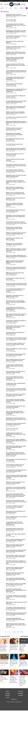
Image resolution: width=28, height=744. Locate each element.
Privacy (7, 697)
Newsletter (23, 4)
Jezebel (11, 1)
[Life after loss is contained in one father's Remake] (2, 239)
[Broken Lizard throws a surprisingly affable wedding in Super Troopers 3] (2, 113)
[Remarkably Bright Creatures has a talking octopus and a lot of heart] (2, 530)
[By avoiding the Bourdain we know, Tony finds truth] (2, 140)
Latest (1, 8)
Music (15, 8)
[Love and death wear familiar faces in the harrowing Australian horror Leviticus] (2, 290)
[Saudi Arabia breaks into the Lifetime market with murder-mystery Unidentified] (2, 327)
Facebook (7, 695)
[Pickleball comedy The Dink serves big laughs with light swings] (2, 176)
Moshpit (26, 1)
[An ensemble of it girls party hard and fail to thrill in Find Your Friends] (2, 355)
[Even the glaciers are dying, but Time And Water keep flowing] (2, 407)
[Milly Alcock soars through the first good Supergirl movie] (2, 274)
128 (14, 632)
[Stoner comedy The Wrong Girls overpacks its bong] (2, 85)
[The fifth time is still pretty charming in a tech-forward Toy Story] (2, 322)
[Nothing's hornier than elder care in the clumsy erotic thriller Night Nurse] (2, 234)
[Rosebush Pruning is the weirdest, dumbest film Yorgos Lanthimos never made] (2, 182)
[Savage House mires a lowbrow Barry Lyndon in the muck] (2, 384)
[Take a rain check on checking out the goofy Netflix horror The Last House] (2, 108)
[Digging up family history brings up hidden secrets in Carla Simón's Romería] (2, 262)
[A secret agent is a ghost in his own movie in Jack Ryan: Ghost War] (2, 466)
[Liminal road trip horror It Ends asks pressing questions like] (2, 66)
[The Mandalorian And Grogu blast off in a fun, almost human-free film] (2, 471)
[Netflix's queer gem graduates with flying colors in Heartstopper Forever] (2, 194)
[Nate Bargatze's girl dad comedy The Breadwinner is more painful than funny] (2, 419)
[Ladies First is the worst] (2, 429)
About (7, 691)
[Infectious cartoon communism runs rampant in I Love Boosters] (2, 483)
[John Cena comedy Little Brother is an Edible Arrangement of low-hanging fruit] (2, 257)
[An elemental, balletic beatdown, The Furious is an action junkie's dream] (2, 344)
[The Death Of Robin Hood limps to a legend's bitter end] (2, 334)
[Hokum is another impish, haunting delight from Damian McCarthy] (2, 546)
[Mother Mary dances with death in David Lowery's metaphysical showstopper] (2, 614)
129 (18, 632)
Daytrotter (20, 1)
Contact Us (14, 699)
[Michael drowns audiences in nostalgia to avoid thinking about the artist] (2, 585)
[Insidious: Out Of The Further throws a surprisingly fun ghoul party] (2, 48)
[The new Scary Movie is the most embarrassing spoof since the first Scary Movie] (2, 378)
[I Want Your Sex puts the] (2, 155)
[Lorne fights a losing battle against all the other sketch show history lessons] (2, 609)
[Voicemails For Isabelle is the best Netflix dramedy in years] (2, 297)
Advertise (7, 693)
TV (6, 8)
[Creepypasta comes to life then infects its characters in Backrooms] (2, 425)
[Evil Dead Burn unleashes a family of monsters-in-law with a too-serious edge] (2, 223)
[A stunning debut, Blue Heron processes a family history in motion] (2, 620)
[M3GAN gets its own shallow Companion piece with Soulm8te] (2, 135)
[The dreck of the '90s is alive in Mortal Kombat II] (2, 535)
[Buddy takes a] (2, 32)
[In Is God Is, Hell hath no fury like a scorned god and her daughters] (2, 507)
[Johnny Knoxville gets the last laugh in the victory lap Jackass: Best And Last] (2, 269)
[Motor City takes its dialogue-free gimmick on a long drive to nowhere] (2, 188)
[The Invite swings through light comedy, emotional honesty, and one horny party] (2, 285)
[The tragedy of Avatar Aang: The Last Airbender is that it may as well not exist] (2, 166)
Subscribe (6, 4)
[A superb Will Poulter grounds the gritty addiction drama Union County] (2, 102)
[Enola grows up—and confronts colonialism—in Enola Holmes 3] (2, 245)
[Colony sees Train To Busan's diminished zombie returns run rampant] (2, 16)
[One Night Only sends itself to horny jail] (2, 118)
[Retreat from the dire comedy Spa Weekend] (2, 42)
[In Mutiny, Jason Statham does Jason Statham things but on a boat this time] (2, 53)
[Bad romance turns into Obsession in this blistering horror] (2, 512)
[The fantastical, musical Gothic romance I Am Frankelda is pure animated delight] (2, 339)
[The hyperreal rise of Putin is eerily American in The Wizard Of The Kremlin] (2, 502)
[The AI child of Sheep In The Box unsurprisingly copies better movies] (2, 171)
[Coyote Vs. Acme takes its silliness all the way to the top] (2, 97)
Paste (1, 1)
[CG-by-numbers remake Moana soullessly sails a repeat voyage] (2, 228)
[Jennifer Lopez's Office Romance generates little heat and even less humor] (2, 366)
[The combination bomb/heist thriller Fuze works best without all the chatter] (2, 579)
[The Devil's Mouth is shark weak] (2, 145)
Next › (21, 632)
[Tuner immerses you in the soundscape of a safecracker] (2, 460)
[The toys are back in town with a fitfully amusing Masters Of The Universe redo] (2, 390)
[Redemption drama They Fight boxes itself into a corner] (2, 199)
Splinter (16, 1)
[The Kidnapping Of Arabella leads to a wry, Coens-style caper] (2, 211)
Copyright (20, 695)
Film (11, 8)
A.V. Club (6, 1)
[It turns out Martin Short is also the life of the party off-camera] (2, 518)
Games (21, 8)
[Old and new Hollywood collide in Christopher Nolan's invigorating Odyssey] (2, 205)
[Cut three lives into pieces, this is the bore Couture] (2, 279)
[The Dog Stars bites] (2, 20)
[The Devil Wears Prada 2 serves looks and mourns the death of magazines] (2, 557)
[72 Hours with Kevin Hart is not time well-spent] (2, 160)
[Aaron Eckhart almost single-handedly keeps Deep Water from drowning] (2, 551)
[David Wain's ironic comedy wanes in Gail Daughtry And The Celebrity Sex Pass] (2, 217)
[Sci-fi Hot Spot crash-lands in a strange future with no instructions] (2, 37)
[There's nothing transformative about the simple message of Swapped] (2, 541)
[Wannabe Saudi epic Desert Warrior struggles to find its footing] (2, 574)
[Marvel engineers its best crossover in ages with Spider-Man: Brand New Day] (2, 150)
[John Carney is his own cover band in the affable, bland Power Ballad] (2, 395)
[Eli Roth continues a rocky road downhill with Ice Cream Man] (2, 129)
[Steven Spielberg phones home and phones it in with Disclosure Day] (2, 361)
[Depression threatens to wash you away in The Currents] (2, 350)
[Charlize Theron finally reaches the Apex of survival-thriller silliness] (2, 569)
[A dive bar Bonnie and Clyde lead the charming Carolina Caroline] (2, 373)
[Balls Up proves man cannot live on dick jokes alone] (2, 603)
